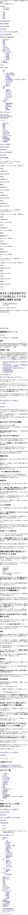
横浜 (4, 15)
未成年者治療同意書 (8, 908)
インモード (8, 97)
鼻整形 (7, 76)
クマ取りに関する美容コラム (10, 303)
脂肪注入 (8, 85)
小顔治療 (8, 847)
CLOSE (2, 65)
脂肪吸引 (8, 109)
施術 (4, 41)
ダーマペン (8, 94)
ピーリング (8, 93)
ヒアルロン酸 (9, 80)
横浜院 (7, 56)
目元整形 (5, 790)
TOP (4, 825)
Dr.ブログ (5, 47)
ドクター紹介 (6, 48)
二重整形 (5, 782)
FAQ (4, 61)
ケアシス (5, 775)
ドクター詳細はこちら (5, 374)
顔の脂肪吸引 (6, 794)
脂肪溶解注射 (9, 103)
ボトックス (8, 82)
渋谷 (4, 13)
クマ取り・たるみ (10, 845)
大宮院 (7, 53)
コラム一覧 (6, 305)
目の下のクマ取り (10, 74)
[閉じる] (0, 159)
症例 (4, 44)
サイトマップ (6, 911)
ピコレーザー (9, 96)
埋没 (4, 787)
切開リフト (8, 105)
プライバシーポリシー (8, 910)
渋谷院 (7, 55)
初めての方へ (6, 878)
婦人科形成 (8, 106)
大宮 (4, 12)
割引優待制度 (6, 138)
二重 (7, 840)
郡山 (4, 18)
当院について (6, 50)
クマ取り (5, 773)
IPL (6, 99)
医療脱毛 (8, 90)
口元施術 (8, 851)
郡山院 (7, 59)
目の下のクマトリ (7, 788)
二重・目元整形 (10, 73)
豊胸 (7, 108)
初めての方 (6, 39)
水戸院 (7, 58)
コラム (4, 45)
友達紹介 (5, 137)
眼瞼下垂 (5, 791)
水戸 (4, 16)
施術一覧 (5, 837)
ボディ (4, 102)
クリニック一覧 (7, 51)
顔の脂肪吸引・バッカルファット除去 (15, 79)
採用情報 (5, 62)
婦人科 (4, 872)
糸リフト (8, 83)
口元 (4, 785)
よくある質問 (6, 140)
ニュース (5, 889)
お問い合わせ (6, 904)
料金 (4, 42)
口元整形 (8, 77)
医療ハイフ (8, 91)
